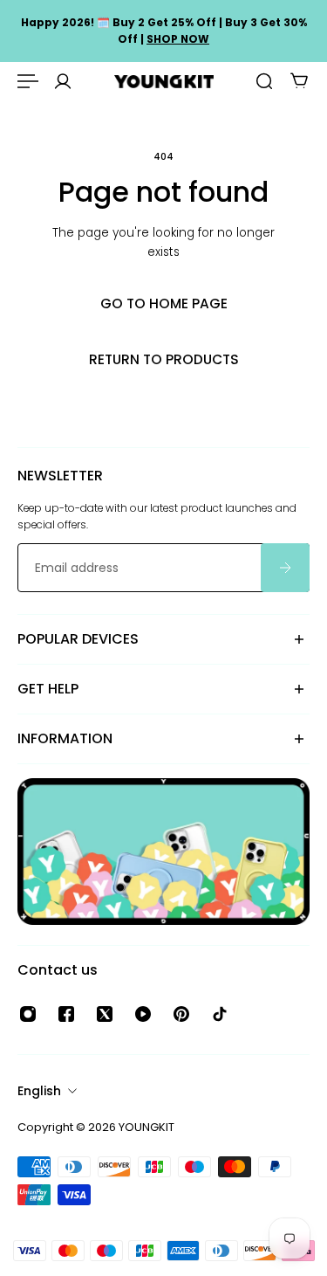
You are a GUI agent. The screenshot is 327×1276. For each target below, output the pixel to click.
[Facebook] (66, 1014)
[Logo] (164, 81)
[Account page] (62, 81)
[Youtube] (143, 1014)
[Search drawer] (264, 81)
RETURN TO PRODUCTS (164, 359)
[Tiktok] (220, 1014)
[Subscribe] (285, 568)
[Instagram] (28, 1014)
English (39, 1091)
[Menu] (27, 81)
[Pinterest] (181, 1014)
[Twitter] (104, 1014)
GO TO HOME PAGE (164, 303)
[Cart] (299, 81)
